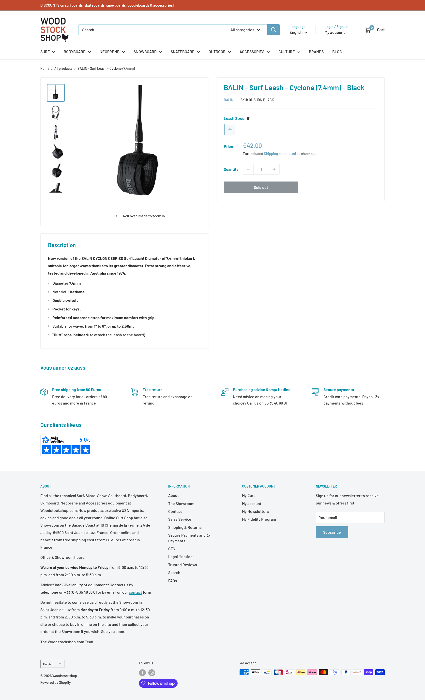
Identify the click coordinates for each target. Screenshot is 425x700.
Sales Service (179, 519)
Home (44, 68)
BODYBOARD (75, 51)
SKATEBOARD (183, 51)
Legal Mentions (181, 556)
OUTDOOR (217, 51)
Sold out (261, 187)
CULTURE (286, 51)
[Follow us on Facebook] (142, 672)
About (173, 495)
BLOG (337, 51)
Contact (175, 511)
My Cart (248, 495)
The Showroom (181, 503)
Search (174, 572)
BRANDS (316, 51)
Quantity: (232, 169)
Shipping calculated (280, 153)
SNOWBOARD (145, 51)
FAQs (172, 580)
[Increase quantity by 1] (274, 169)
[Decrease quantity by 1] (248, 169)
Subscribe (332, 532)
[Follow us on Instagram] (151, 672)
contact (135, 592)
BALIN (228, 100)
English (48, 664)
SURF (45, 51)
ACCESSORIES (252, 51)
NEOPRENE (110, 51)
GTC (171, 548)
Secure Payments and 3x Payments (189, 538)
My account (334, 32)
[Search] (273, 29)
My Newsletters (255, 511)
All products (63, 68)
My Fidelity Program (259, 519)
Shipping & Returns (185, 527)
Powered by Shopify (55, 682)
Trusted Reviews (182, 564)
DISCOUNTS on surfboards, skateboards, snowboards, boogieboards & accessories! (107, 5)
